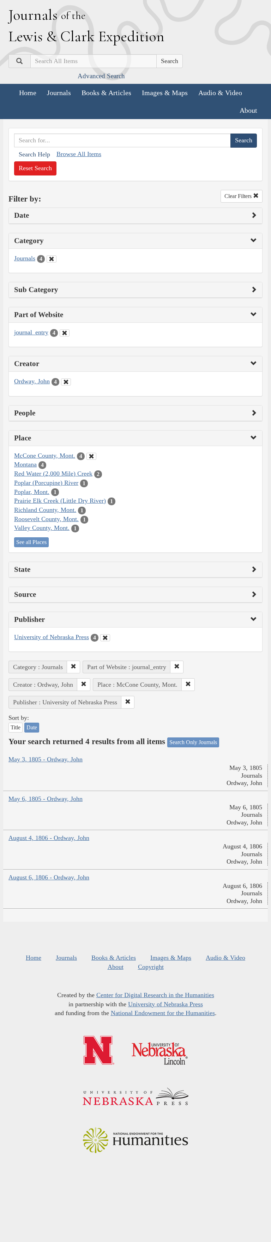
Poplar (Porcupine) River (46, 482)
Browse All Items (78, 153)
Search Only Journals (193, 742)
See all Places (31, 542)
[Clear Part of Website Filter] (65, 332)
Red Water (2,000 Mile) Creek (53, 473)
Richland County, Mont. (45, 509)
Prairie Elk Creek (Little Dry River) (60, 500)
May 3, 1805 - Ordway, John (45, 759)
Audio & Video (220, 93)
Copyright (151, 966)
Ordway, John (32, 381)
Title (15, 727)
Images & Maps (165, 93)
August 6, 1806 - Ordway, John (48, 877)
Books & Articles (106, 93)
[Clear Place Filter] (91, 456)
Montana (25, 464)
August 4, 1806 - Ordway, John (48, 837)
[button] (73, 667)
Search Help (34, 154)
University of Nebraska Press (51, 637)
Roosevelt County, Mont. (46, 519)
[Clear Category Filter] (51, 258)
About (248, 110)
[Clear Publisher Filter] (105, 637)
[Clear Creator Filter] (66, 381)
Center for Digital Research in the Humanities (155, 995)
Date (31, 727)
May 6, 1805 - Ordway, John (45, 798)
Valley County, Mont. (42, 527)
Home (27, 93)
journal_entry (31, 332)
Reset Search (35, 168)
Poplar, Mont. (31, 491)
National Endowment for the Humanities (163, 1013)
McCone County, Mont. (44, 455)
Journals (59, 93)
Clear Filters (238, 196)
